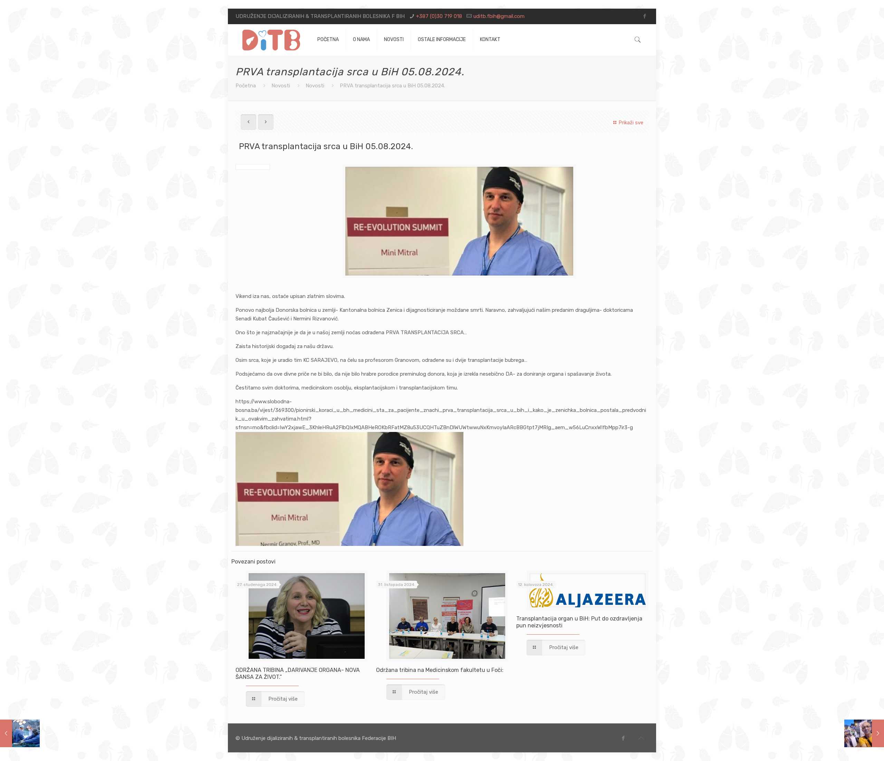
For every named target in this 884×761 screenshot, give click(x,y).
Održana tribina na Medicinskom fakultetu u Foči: (439, 670)
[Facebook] (644, 16)
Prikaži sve (630, 122)
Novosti (280, 86)
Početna (246, 86)
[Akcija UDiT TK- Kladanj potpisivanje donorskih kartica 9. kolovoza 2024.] (864, 733)
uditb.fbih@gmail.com (499, 16)
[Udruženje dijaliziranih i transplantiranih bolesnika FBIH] (271, 39)
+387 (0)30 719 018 (439, 16)
